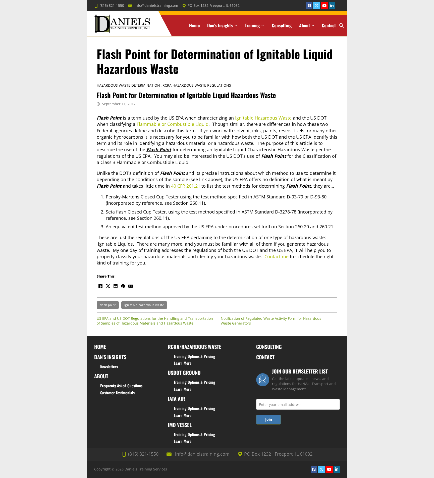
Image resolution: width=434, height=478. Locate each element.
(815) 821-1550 (112, 5)
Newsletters (109, 366)
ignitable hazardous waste (144, 305)
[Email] (130, 286)
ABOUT (101, 376)
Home (194, 25)
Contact (329, 25)
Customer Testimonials (117, 392)
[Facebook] (100, 286)
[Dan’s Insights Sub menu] (235, 25)
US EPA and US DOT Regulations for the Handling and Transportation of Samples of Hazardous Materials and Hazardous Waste (155, 321)
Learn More (182, 363)
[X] (108, 286)
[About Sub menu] (312, 25)
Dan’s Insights (220, 25)
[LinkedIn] (115, 286)
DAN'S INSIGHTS (110, 357)
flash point (108, 305)
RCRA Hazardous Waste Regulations (196, 85)
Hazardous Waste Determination (128, 85)
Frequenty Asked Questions (121, 385)
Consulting (282, 25)
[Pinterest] (123, 286)
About (304, 25)
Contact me (276, 256)
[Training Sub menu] (262, 25)
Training (252, 25)
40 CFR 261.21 (185, 186)
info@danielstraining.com (156, 5)
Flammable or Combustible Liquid (172, 124)
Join (268, 419)
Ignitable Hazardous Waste (263, 118)
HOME (100, 346)
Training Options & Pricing (194, 356)
